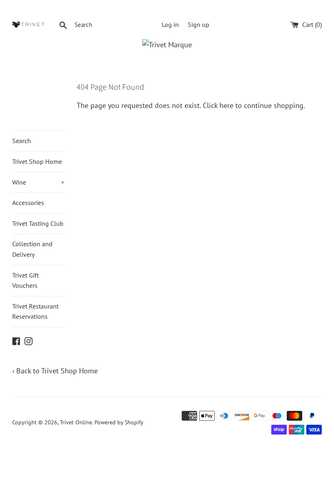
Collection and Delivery (32, 249)
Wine (38, 182)
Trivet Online (76, 422)
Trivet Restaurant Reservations (35, 311)
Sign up (198, 24)
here (226, 105)
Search (21, 141)
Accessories (28, 203)
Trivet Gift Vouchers (25, 280)
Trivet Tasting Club (38, 223)
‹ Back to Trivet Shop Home (55, 370)
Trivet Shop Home (37, 161)
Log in (170, 24)
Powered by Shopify (118, 422)
